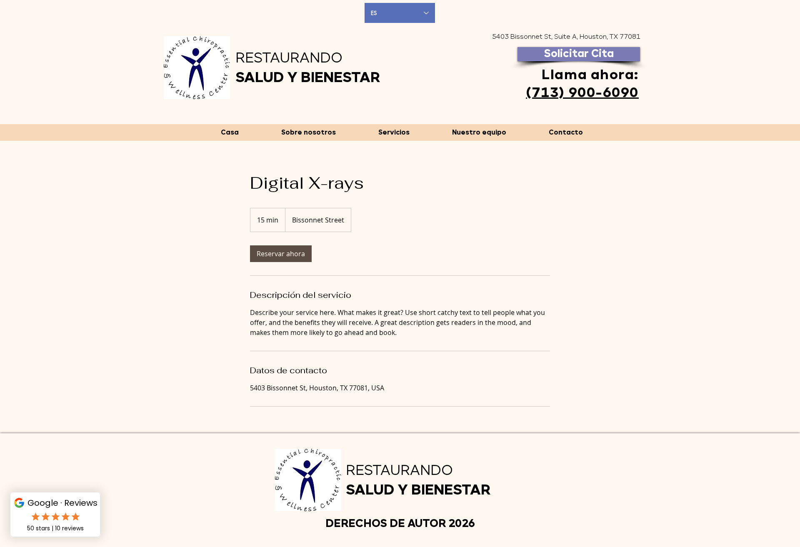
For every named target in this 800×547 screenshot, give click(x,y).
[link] (281, 253)
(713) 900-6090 (582, 93)
